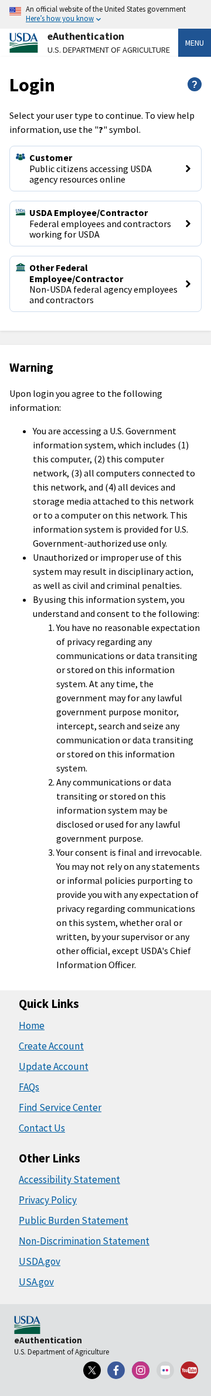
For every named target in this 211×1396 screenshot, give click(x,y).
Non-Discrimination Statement (84, 1240)
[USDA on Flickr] (165, 1370)
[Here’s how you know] (105, 14)
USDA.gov (39, 1261)
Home (32, 1025)
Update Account (54, 1066)
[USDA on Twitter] (92, 1370)
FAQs (29, 1087)
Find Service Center (60, 1107)
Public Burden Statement (73, 1220)
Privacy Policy (48, 1199)
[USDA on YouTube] (189, 1370)
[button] (105, 168)
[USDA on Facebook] (116, 1370)
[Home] (27, 1326)
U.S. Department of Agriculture (108, 49)
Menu (194, 42)
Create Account (51, 1046)
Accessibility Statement (69, 1179)
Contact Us (42, 1127)
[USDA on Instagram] (140, 1370)
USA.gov (36, 1281)
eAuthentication (85, 36)
